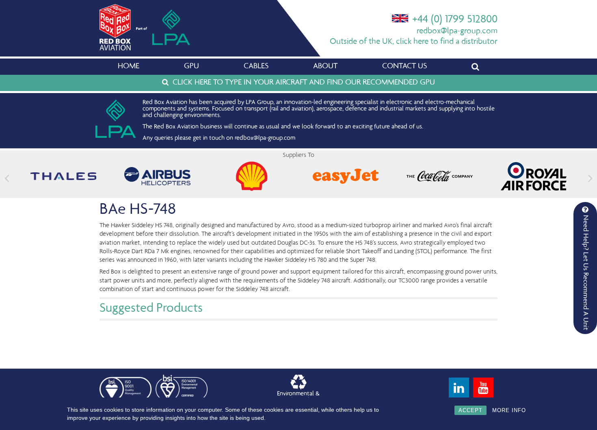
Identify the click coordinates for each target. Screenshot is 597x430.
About (325, 67)
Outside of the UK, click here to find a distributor (414, 42)
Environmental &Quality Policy (298, 397)
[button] (590, 178)
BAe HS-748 (138, 210)
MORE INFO (509, 410)
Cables (256, 67)
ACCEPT (470, 410)
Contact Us (404, 67)
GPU (191, 67)
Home (128, 67)
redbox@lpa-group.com (457, 31)
